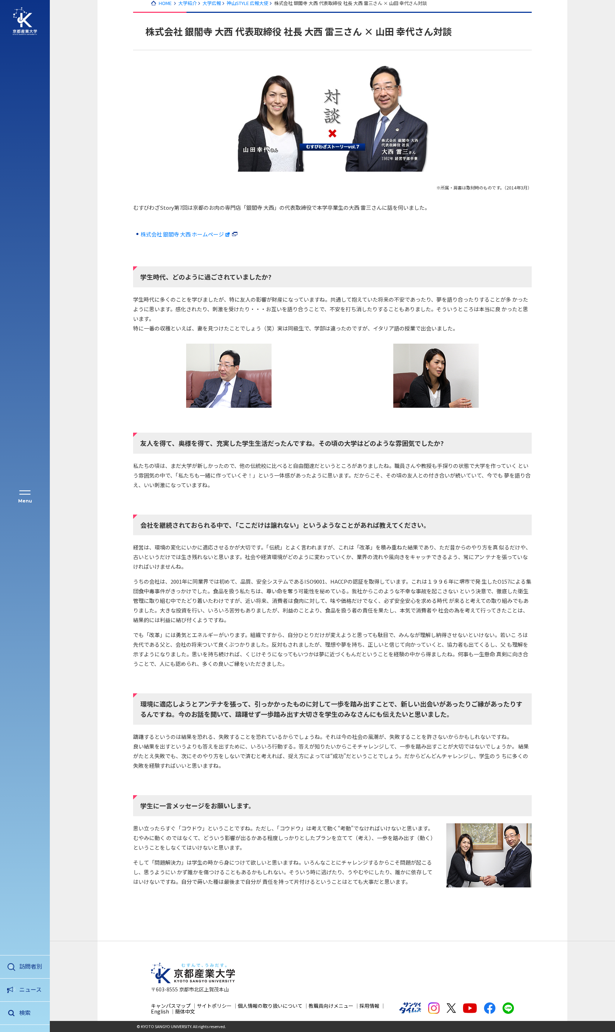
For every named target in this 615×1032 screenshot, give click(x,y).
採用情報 (369, 1005)
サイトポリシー (214, 1005)
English (160, 1011)
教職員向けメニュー (331, 1005)
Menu (25, 501)
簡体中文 (185, 1011)
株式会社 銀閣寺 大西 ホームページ (182, 234)
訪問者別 (30, 966)
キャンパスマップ (171, 1005)
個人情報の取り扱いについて (270, 1005)
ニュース (30, 989)
